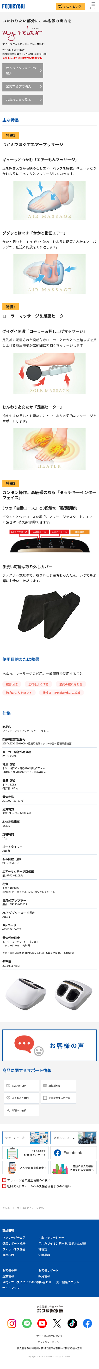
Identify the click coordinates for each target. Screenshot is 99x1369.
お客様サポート (48, 1270)
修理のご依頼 (19, 1110)
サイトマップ (11, 1288)
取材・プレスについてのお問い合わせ (26, 1282)
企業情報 (8, 1276)
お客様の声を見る (18, 99)
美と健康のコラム (67, 1282)
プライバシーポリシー (49, 1342)
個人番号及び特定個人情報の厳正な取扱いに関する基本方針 (49, 1348)
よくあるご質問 (20, 1098)
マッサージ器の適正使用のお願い (28, 1180)
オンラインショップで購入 (21, 70)
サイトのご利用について (49, 1335)
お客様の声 (9, 1270)
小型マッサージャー (51, 1237)
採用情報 (44, 1276)
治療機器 (44, 1255)
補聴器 (42, 1249)
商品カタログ (19, 1085)
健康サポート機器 (13, 1243)
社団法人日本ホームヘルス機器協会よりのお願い (39, 1186)
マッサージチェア (13, 1237)
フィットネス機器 (13, 1249)
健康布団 (8, 1255)
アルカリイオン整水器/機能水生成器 (62, 1243)
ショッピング (72, 6)
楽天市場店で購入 (18, 86)
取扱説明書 (55, 1085)
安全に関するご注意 (59, 1098)
